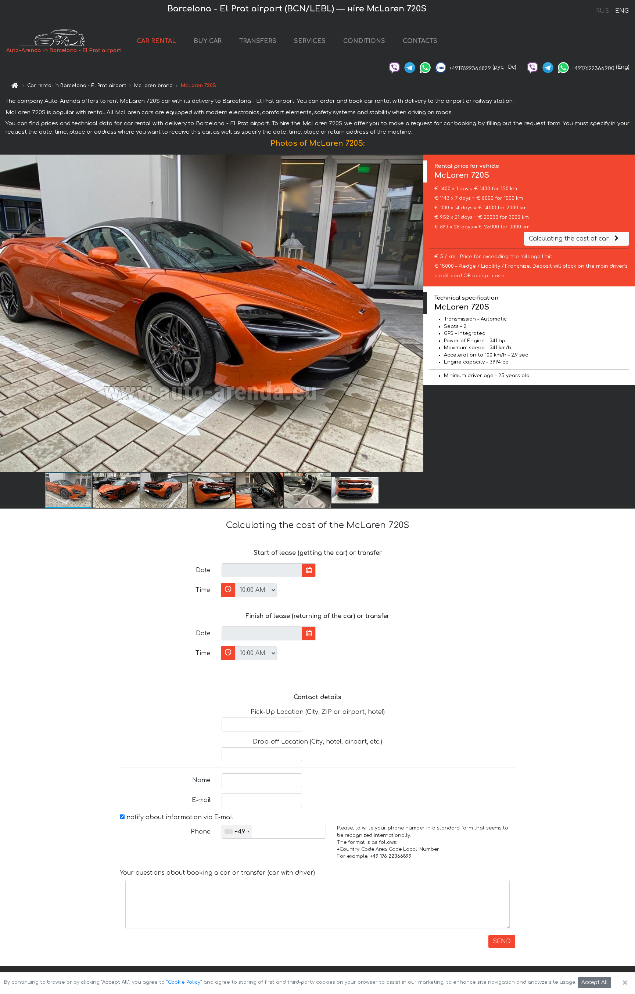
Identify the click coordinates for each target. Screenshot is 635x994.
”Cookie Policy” (184, 982)
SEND (502, 941)
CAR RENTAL (156, 41)
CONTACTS (420, 41)
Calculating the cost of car (570, 238)
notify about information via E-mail (179, 817)
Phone (201, 831)
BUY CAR (208, 41)
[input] (262, 570)
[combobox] (237, 831)
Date (203, 570)
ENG (621, 11)
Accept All (594, 982)
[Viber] (394, 67)
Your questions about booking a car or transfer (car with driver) (217, 873)
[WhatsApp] (425, 67)
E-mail (201, 800)
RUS (602, 11)
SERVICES (310, 41)
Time (202, 590)
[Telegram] (410, 67)
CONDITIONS (364, 41)
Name (201, 780)
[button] (116, 490)
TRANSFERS (257, 41)
